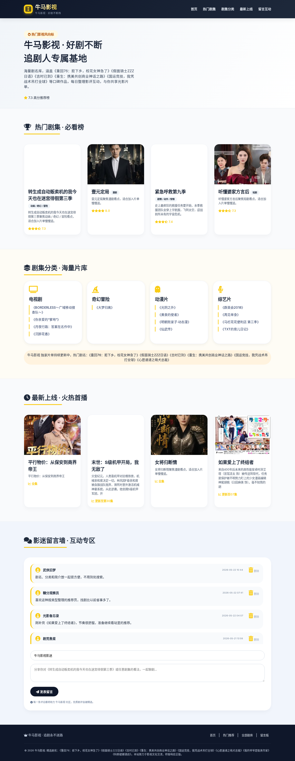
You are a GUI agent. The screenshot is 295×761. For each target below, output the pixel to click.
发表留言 (46, 692)
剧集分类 (227, 9)
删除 (256, 570)
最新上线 (246, 9)
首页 (194, 9)
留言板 (264, 735)
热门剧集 (209, 9)
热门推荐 (228, 735)
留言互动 (264, 9)
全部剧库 (247, 735)
